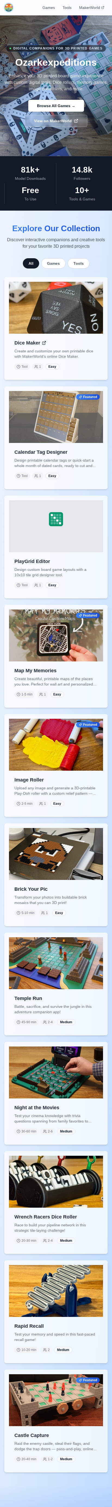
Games (48, 7)
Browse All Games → (56, 106)
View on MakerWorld (53, 121)
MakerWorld (89, 7)
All (31, 263)
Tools (67, 7)
